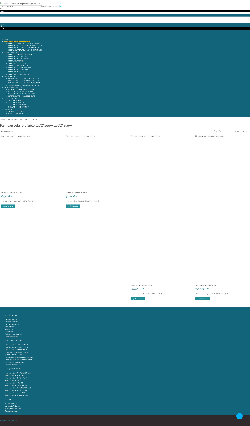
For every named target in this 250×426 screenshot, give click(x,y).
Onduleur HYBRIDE (10, 98)
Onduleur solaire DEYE (16, 100)
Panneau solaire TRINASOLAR (16, 385)
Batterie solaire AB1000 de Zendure (21, 89)
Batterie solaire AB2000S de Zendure (21, 94)
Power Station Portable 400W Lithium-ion (23, 78)
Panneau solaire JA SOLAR (14, 375)
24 (240, 132)
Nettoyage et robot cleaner (15, 362)
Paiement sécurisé (11, 322)
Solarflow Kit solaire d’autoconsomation (19, 360)
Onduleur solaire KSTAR (17, 105)
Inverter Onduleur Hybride (14, 355)
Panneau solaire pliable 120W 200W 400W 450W (18, 201)
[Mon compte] (0, 19)
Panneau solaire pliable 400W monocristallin (25, 48)
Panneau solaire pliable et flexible (17, 41)
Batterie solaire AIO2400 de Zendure (21, 96)
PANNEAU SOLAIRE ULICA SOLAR (18, 70)
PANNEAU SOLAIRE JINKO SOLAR (18, 59)
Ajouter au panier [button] (8, 206)
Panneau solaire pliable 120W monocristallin (25, 43)
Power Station (9, 76)
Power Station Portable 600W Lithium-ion (23, 81)
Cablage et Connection (16, 111)
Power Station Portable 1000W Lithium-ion (24, 83)
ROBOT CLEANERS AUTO (16, 113)
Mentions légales (11, 319)
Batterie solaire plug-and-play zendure (19, 357)
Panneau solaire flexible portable (16, 347)
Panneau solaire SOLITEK (14, 383)
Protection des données (13, 334)
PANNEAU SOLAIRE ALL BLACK (17, 72)
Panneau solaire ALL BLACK (15, 393)
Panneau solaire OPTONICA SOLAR (18, 388)
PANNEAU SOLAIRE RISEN (16, 61)
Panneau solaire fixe (11, 52)
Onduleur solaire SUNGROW (18, 107)
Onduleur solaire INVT (16, 102)
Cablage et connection (13, 365)
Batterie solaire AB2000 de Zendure (21, 91)
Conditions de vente (12, 337)
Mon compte (9, 327)
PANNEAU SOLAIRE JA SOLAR (17, 56)
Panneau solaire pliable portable (16, 345)
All (247, 132)
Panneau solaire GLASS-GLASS (16, 395)
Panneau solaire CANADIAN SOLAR (18, 373)
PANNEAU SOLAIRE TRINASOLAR (18, 65)
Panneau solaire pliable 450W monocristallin (25, 50)
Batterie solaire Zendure (13, 87)
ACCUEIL (7, 39)
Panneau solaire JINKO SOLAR (16, 378)
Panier (6, 116)
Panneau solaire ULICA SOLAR (16, 390)
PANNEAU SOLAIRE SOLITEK (17, 63)
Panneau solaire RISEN (13, 380)
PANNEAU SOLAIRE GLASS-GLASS (18, 74)
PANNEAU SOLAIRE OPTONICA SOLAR (20, 67)
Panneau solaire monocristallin (16, 350)
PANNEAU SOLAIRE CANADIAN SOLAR (20, 54)
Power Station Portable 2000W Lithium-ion (24, 85)
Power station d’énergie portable (16, 352)
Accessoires (8, 109)
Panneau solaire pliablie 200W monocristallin (25, 46)
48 (243, 132)
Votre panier (9, 329)
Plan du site (9, 332)
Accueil (2, 120)
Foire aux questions (12, 324)
